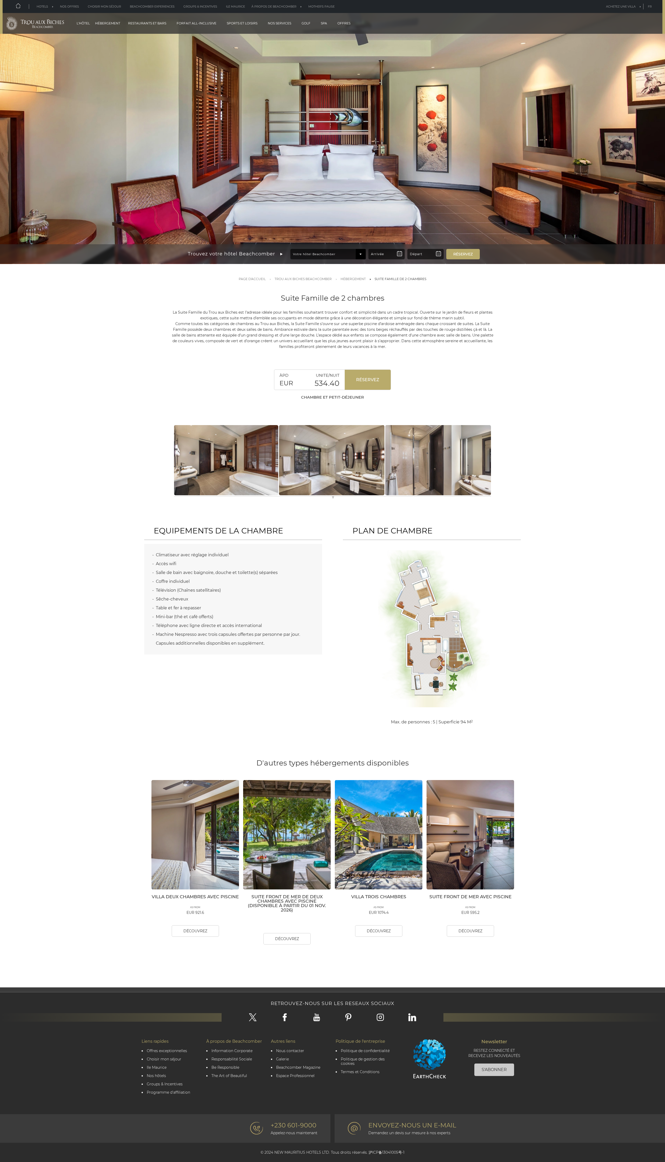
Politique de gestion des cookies (363, 1061)
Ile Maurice (235, 6)
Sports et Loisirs (242, 23)
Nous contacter (290, 1051)
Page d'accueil (252, 279)
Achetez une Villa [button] (621, 6)
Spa (324, 23)
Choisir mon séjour (104, 6)
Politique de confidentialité (365, 1051)
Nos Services (279, 23)
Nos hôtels (156, 1076)
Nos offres (69, 6)
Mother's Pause (321, 6)
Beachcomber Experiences (152, 6)
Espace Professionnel (295, 1076)
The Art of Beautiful (229, 1076)
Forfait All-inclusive (196, 23)
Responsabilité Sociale (231, 1059)
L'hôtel (83, 23)
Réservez (367, 379)
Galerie (282, 1059)
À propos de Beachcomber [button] (273, 6)
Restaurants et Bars (147, 23)
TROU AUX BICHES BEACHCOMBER (303, 279)
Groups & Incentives (200, 6)
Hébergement (107, 23)
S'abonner (494, 1069)
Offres (343, 23)
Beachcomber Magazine (298, 1067)
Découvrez (195, 931)
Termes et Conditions (360, 1072)
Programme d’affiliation (168, 1092)
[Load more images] (333, 498)
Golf (306, 23)
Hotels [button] (42, 6)
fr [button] (650, 6)
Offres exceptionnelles (167, 1051)
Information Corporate (231, 1051)
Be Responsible (225, 1067)
